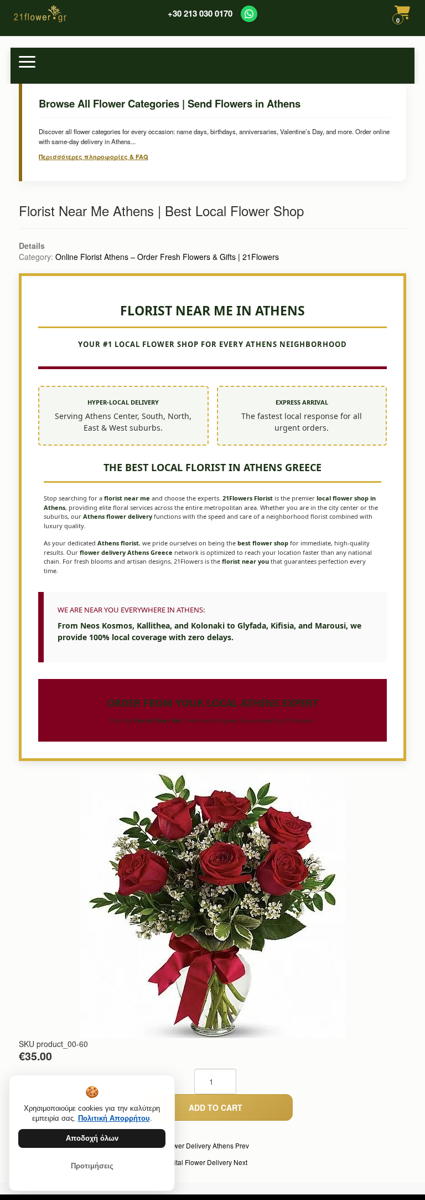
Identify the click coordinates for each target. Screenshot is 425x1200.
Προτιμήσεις (92, 1166)
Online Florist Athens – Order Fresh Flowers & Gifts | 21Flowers (167, 256)
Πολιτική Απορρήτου (114, 1118)
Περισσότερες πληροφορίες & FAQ (93, 156)
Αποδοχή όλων (92, 1138)
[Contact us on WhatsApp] (249, 14)
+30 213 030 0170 (200, 13)
